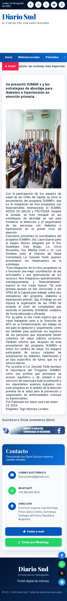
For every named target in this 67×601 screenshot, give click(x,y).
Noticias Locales (29, 57)
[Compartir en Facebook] (62, 555)
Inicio (8, 57)
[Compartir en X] (62, 573)
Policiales (52, 57)
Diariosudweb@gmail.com (33, 476)
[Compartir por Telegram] (62, 582)
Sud (19, 16)
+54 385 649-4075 (29, 492)
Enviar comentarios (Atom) (37, 420)
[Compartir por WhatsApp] (62, 564)
